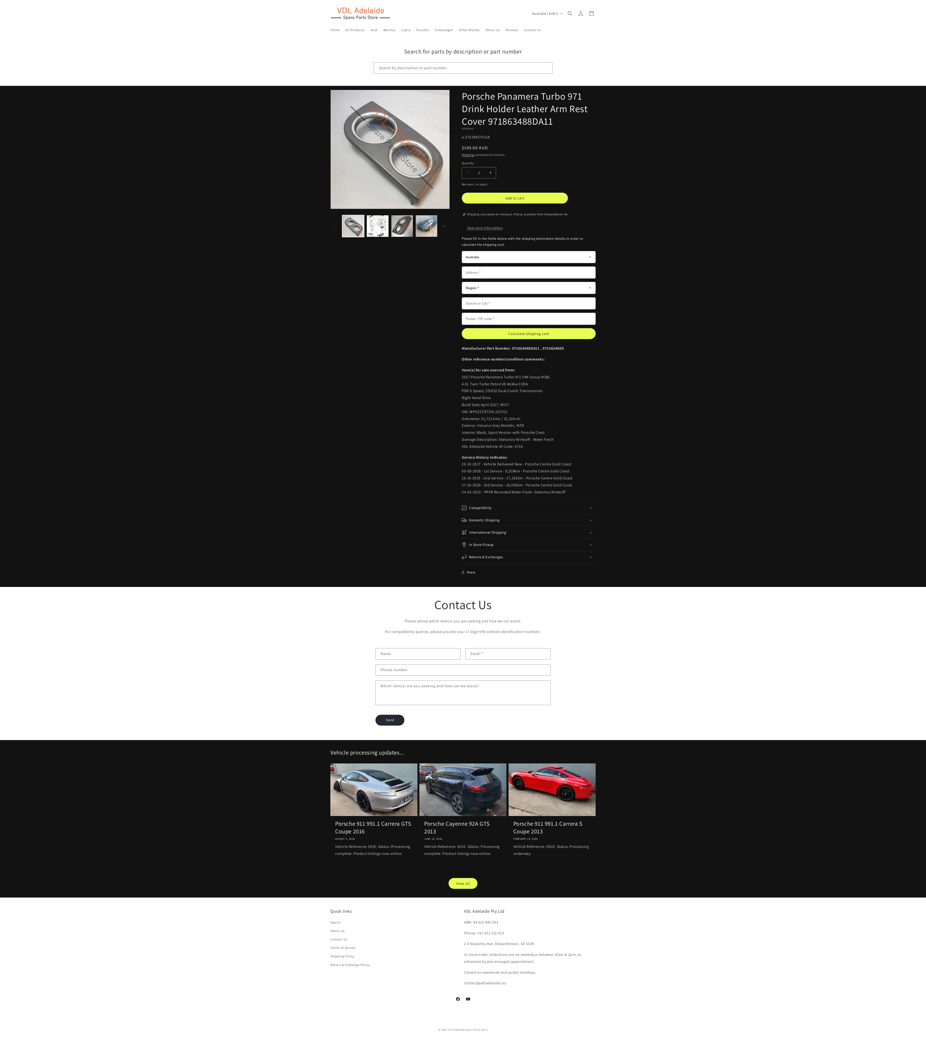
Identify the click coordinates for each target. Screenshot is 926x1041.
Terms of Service (343, 948)
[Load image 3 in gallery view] (402, 226)
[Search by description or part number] (547, 68)
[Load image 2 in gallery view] (377, 226)
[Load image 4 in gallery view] (426, 226)
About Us (337, 931)
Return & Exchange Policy (350, 965)
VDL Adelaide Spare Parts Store (468, 1029)
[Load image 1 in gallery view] (353, 226)
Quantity (468, 163)
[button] (570, 13)
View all (463, 883)
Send (390, 720)
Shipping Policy (342, 956)
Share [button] (471, 572)
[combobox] (463, 68)
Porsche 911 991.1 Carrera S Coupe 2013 (548, 827)
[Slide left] (335, 226)
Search (335, 922)
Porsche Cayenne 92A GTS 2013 (457, 827)
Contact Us (338, 939)
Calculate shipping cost (528, 333)
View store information (485, 228)
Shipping (468, 154)
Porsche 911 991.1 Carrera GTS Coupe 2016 (373, 827)
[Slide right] (444, 226)
